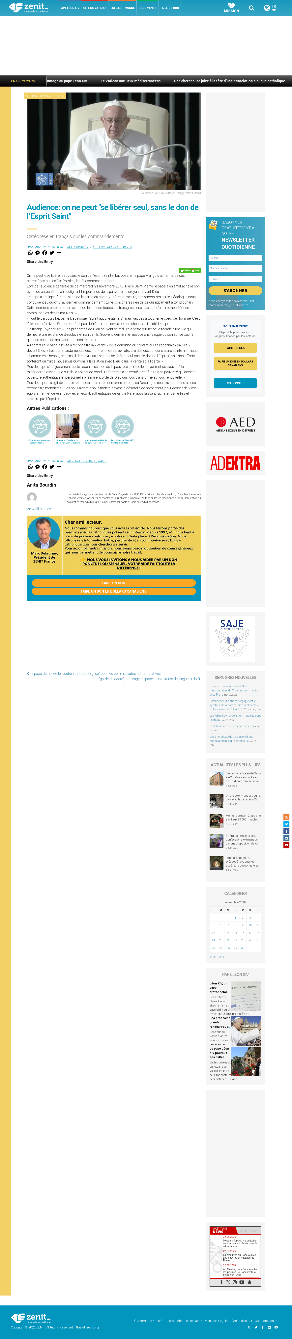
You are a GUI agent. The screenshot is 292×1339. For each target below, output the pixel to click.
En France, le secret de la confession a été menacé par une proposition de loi (242, 839)
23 (242, 940)
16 (242, 932)
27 (220, 948)
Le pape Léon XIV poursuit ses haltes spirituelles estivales (219, 1057)
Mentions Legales (217, 1321)
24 (250, 940)
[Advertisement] (146, 45)
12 (213, 932)
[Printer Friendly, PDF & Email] (190, 270)
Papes (59, 96)
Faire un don (170, 8)
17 (250, 932)
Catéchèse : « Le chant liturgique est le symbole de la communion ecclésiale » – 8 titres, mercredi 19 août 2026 (235, 705)
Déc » (221, 956)
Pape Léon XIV (69, 8)
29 (235, 948)
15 (235, 932)
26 (213, 948)
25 (257, 940)
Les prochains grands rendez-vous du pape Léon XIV (220, 1026)
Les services (193, 1321)
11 (257, 925)
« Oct (213, 956)
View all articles (39, 509)
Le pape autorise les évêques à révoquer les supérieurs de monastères (242, 861)
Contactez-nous (266, 1321)
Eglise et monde (122, 8)
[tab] (222, 1230)
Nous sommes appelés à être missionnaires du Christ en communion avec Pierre (234, 690)
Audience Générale (40, 96)
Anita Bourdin (78, 247)
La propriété (173, 1321)
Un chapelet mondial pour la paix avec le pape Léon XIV (243, 797)
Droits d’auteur (242, 1321)
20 (220, 940)
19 (213, 940)
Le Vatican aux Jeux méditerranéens (76, 81)
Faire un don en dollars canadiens (114, 591)
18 (257, 932)
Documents (148, 8)
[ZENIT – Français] (33, 8)
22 (235, 940)
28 (228, 948)
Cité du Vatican (94, 8)
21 (228, 940)
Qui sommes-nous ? (148, 1321)
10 (250, 925)
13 (220, 932)
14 (228, 932)
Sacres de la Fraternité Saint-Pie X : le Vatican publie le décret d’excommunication (243, 777)
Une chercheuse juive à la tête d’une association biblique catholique (174, 81)
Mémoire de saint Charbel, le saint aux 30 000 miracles (243, 817)
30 (242, 948)
